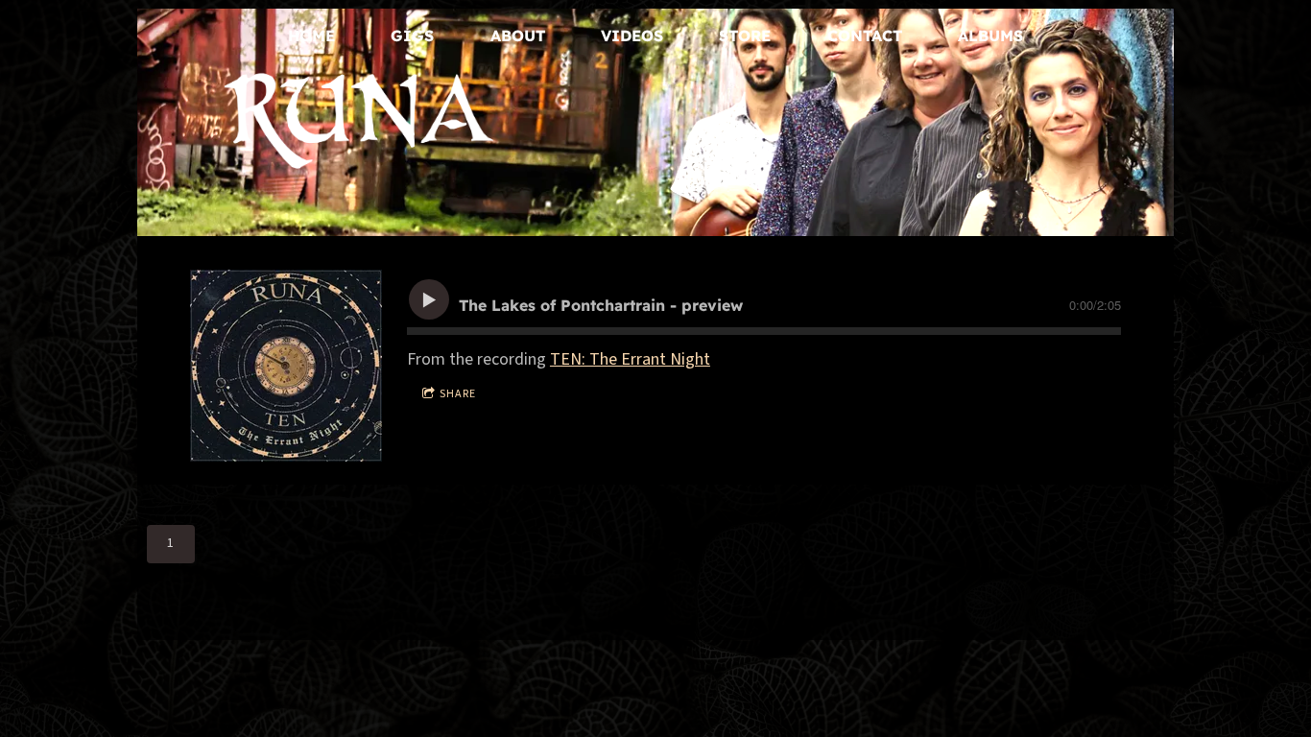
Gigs (412, 35)
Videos (632, 35)
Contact (864, 35)
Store (745, 35)
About (517, 35)
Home (311, 35)
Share (458, 394)
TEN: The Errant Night (630, 359)
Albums (990, 35)
